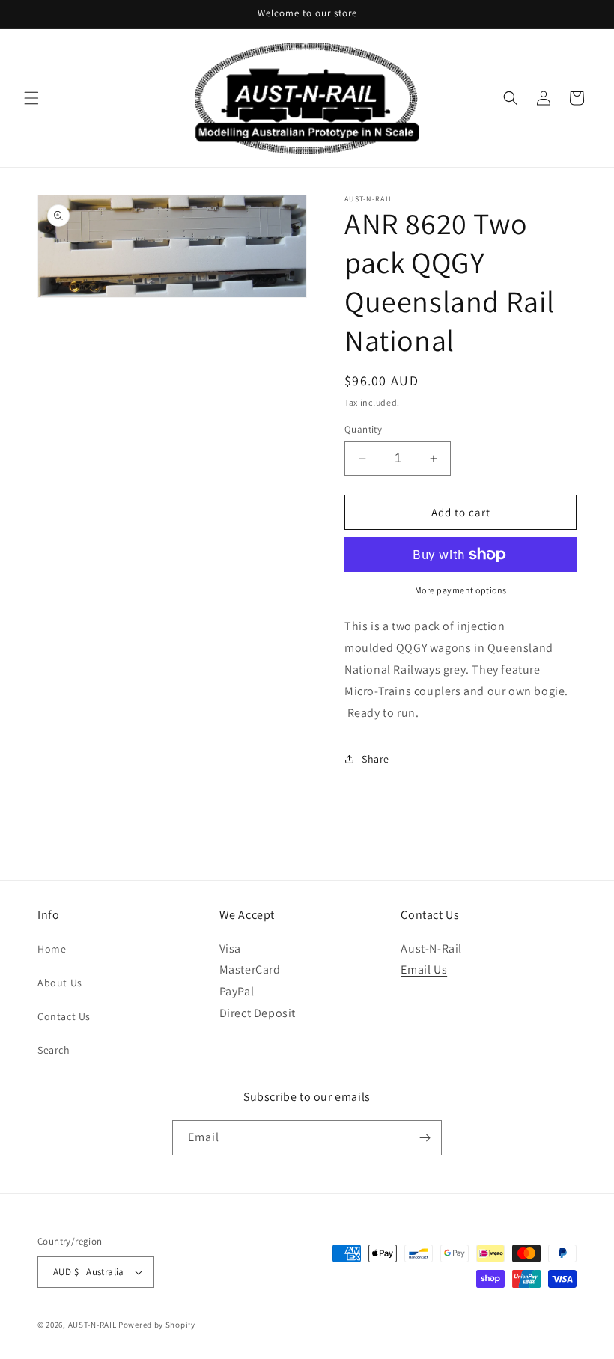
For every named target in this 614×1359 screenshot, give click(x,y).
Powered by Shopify (156, 1324)
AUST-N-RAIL (92, 1324)
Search (53, 1050)
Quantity (363, 429)
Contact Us (64, 1016)
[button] (31, 98)
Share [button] (375, 759)
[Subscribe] (424, 1137)
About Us (59, 982)
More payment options (461, 590)
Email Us (424, 969)
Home (51, 949)
